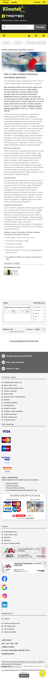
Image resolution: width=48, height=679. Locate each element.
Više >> (10, 666)
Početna (6, 2)
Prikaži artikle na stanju (17, 331)
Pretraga (40, 27)
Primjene (17, 43)
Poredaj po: (29, 329)
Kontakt (14, 2)
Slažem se (24, 675)
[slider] (6, 307)
